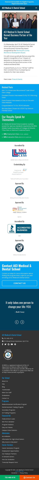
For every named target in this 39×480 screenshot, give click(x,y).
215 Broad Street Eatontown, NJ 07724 (15, 341)
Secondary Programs (8, 410)
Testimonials (6, 390)
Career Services (7, 445)
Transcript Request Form (10, 462)
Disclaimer (14, 473)
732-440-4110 (8, 338)
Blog (3, 387)
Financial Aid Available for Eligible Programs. (19, 2)
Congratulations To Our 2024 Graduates (15, 106)
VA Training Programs (9, 413)
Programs (5, 401)
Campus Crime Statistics (9, 430)
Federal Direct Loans (8, 419)
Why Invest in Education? (10, 442)
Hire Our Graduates (8, 459)
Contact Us (19, 283)
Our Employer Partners (9, 454)
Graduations (6, 395)
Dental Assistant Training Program (12, 407)
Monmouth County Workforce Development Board (16, 52)
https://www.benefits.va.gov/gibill (14, 372)
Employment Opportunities (10, 451)
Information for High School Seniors (13, 439)
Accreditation (6, 436)
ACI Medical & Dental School (13, 7)
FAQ (3, 384)
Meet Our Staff (6, 392)
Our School (5, 378)
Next (22, 322)
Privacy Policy (24, 473)
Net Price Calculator (8, 422)
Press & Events (17, 79)
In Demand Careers (8, 456)
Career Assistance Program (10, 448)
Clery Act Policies (7, 427)
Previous (17, 322)
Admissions (6, 433)
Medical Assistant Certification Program (14, 404)
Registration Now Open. (19, 4)
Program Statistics (8, 424)
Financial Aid (6, 416)
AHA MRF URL (19, 471)
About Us (5, 381)
